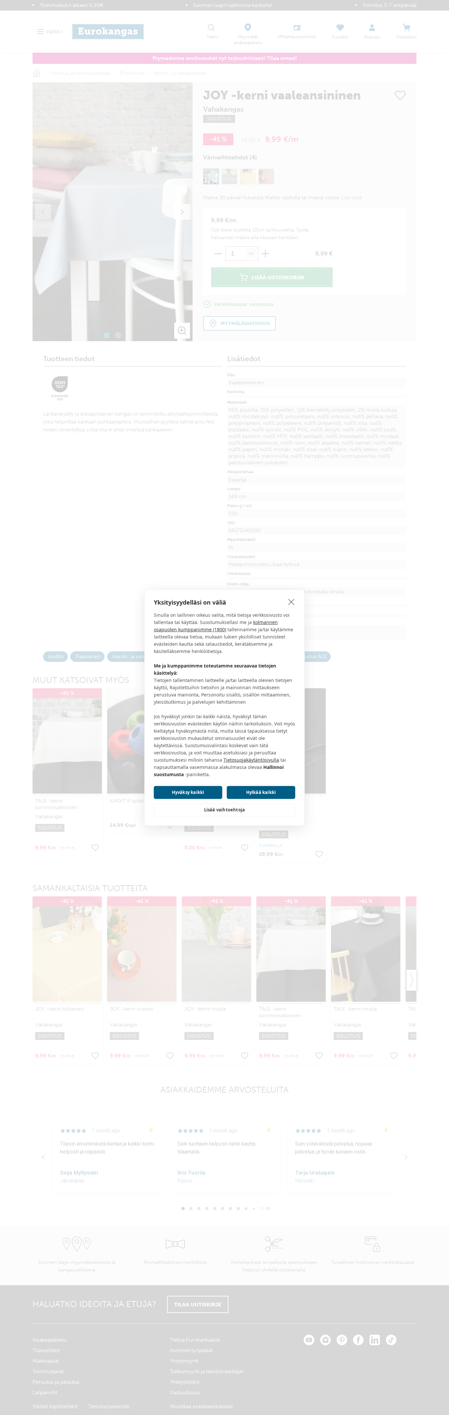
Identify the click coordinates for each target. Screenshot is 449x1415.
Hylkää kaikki (261, 792)
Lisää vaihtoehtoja (224, 810)
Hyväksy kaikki (188, 792)
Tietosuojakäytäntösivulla (251, 760)
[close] (291, 601)
